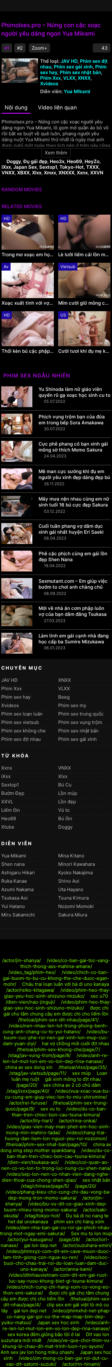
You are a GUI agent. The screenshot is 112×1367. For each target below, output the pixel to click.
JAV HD (69, 61)
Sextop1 (48, 167)
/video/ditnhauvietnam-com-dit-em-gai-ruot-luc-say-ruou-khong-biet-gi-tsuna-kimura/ (58, 1278)
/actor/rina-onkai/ (78, 1121)
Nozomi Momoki (76, 906)
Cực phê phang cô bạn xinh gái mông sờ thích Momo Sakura (73, 447)
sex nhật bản (96, 1180)
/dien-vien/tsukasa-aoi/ (33, 1162)
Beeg (64, 697)
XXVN (96, 173)
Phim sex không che (23, 731)
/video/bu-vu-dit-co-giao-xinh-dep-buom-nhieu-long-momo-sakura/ (55, 1207)
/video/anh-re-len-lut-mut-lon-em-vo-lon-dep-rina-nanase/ (56, 1058)
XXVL (7, 802)
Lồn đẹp (67, 802)
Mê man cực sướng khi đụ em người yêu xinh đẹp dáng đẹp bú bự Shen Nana (74, 477)
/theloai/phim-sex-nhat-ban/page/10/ (46, 1144)
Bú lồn (65, 818)
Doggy (14, 161)
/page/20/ (26, 1085)
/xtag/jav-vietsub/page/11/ (37, 1073)
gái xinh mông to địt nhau (73, 1079)
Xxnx (82, 173)
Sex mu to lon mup (91, 1233)
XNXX (84, 78)
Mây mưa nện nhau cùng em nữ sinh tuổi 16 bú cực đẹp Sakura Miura (74, 505)
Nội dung (16, 107)
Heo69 (74, 161)
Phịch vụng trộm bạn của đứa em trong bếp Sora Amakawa (72, 420)
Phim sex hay (15, 697)
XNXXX (66, 173)
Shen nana (13, 864)
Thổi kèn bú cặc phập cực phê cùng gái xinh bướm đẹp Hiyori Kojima (28, 351)
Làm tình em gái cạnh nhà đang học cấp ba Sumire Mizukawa (74, 639)
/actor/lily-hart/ (36, 1121)
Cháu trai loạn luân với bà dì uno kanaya (65, 984)
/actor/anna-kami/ (73, 1269)
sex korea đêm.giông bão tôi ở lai (43, 1334)
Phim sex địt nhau (21, 739)
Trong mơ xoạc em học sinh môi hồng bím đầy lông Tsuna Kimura (28, 254)
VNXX (8, 173)
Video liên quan (57, 107)
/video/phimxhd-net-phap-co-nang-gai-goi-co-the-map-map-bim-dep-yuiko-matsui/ (56, 1316)
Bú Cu (65, 785)
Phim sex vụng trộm (80, 722)
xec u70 (99, 996)
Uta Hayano (70, 889)
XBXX (23, 173)
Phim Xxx (50, 78)
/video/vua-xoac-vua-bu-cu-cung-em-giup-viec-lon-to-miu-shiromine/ (57, 1094)
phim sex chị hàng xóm (79, 1222)
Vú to (64, 810)
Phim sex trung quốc (81, 714)
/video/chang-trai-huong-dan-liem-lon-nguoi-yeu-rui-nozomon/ (56, 1135)
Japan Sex (25, 167)
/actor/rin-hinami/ (81, 1364)
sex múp (81, 1073)
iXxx (6, 167)
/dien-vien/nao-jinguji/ (30, 1002)
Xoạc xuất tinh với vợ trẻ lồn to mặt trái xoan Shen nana (28, 303)
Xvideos (49, 84)
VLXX (69, 78)
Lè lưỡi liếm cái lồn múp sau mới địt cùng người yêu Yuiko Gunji (84, 254)
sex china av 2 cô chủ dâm (72, 1085)
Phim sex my (72, 705)
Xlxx (36, 173)
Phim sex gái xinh (73, 67)
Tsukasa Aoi (14, 898)
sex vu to (50, 1109)
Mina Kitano (71, 856)
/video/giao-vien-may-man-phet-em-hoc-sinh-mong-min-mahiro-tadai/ (58, 1129)
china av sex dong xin (29, 1067)
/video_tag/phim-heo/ (32, 972)
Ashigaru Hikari (18, 873)
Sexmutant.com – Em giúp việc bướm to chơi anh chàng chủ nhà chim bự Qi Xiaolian (73, 587)
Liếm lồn (10, 810)
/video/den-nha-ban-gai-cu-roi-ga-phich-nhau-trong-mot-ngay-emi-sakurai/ (55, 1230)
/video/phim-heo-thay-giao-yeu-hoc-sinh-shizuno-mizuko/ (57, 993)
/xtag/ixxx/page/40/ (28, 1091)
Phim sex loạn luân (22, 714)
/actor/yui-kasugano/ (30, 1239)
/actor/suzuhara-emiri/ (87, 1245)
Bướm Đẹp (12, 793)
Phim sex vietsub (20, 722)
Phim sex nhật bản (80, 72)
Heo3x (57, 161)
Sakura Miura (72, 915)
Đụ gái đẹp (35, 161)
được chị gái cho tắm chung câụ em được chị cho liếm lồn (56, 1011)
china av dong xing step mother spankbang (55, 1147)
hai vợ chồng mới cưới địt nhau (75, 1043)
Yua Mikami (77, 91)
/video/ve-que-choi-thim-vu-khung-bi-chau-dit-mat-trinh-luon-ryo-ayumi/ (56, 1343)
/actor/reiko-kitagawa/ (30, 990)
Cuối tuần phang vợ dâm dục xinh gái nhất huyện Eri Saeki (71, 529)
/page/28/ (69, 1239)
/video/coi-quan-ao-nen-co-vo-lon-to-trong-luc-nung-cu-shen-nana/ (56, 1165)
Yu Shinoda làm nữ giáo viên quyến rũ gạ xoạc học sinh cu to (74, 392)
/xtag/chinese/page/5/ (45, 1186)
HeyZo (92, 161)
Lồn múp (67, 793)
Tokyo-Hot (71, 167)
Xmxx (50, 173)
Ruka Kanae (14, 881)
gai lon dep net (40, 1245)
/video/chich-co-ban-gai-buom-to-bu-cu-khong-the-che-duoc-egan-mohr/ (56, 978)
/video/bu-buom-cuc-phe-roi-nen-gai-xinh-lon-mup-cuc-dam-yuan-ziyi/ (56, 1037)
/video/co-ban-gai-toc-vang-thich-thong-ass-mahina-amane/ (65, 963)
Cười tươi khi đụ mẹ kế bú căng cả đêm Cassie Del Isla (84, 351)
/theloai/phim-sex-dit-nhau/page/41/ (58, 1020)
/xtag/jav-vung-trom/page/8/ (39, 1055)
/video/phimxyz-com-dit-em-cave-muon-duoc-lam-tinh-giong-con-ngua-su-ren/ (57, 1254)
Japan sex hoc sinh (58, 1322)
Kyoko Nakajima (75, 873)
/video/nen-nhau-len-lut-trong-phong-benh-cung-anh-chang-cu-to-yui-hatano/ (55, 1029)
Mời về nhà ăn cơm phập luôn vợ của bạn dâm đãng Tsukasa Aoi (73, 614)
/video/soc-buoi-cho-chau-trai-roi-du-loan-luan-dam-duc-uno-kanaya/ (56, 1263)
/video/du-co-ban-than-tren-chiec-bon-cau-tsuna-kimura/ (59, 1112)
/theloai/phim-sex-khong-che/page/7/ (58, 1049)
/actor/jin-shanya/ (21, 960)
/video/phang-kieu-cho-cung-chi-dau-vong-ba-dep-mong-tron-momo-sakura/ (58, 1195)
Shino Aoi (68, 881)
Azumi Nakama (17, 889)
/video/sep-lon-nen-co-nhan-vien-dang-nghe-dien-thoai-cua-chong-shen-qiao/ (56, 1177)
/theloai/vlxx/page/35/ (82, 1067)
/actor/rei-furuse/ (28, 1103)
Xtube (7, 827)
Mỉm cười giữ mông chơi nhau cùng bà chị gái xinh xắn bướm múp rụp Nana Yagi (84, 303)
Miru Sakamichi (18, 915)
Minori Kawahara (76, 864)
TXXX (92, 167)
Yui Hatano (13, 906)
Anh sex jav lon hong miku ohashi (37, 1352)
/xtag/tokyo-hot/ (42, 1216)
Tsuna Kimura (73, 898)
